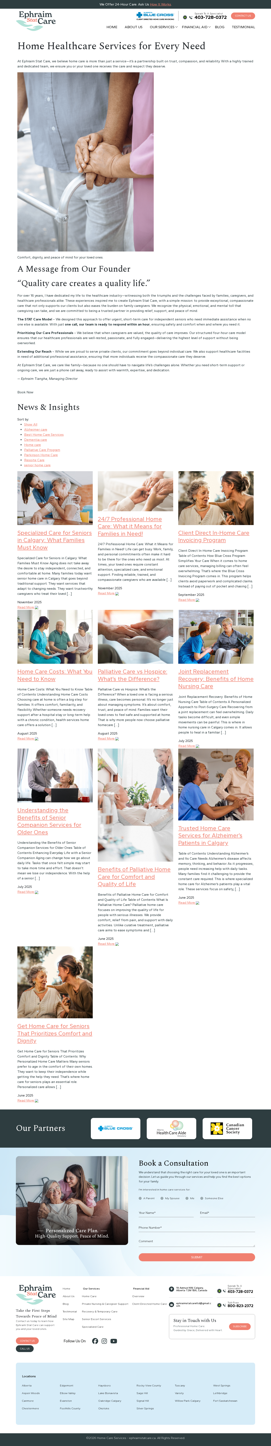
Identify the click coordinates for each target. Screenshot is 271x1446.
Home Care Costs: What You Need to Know (55, 675)
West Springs (221, 1385)
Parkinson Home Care (41, 455)
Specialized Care (93, 1326)
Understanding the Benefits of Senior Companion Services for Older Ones (49, 821)
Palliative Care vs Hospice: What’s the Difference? (132, 675)
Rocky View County (149, 1385)
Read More (26, 607)
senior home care (37, 465)
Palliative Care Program (42, 450)
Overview (138, 1296)
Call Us (25, 1348)
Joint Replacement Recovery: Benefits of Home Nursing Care (216, 679)
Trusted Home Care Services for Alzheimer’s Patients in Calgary (210, 835)
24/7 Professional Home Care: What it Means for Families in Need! (130, 526)
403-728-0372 (211, 17)
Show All (30, 424)
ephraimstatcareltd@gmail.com (193, 1304)
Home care (32, 445)
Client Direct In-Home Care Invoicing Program (213, 536)
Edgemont (66, 1385)
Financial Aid (194, 27)
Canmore (28, 1400)
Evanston (66, 1400)
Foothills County (70, 1408)
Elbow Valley (68, 1393)
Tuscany (180, 1385)
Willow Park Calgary (187, 1400)
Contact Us (243, 15)
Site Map (68, 1319)
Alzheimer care (35, 430)
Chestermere (30, 1408)
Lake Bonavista (108, 1393)
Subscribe (240, 1326)
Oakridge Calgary (109, 1400)
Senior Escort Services (96, 1319)
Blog (219, 27)
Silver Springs (145, 1408)
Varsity (179, 1393)
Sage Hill (142, 1393)
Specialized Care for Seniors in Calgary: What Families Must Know (54, 540)
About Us (133, 27)
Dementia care (35, 440)
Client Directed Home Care (149, 1303)
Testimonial (243, 27)
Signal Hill (143, 1400)
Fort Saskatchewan (225, 1400)
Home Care (89, 1296)
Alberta (27, 1385)
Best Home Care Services (44, 435)
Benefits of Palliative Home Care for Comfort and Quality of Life (134, 876)
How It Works (160, 4)
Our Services (162, 27)
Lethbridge (220, 1393)
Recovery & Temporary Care (100, 1311)
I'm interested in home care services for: (164, 1189)
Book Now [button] (25, 392)
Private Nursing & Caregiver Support (105, 1303)
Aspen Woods (31, 1393)
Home (111, 27)
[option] (115, 1128)
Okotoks (103, 1408)
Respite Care (34, 460)
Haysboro (104, 1385)
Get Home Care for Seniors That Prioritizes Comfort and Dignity (54, 1033)
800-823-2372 (240, 1306)
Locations (29, 1376)
